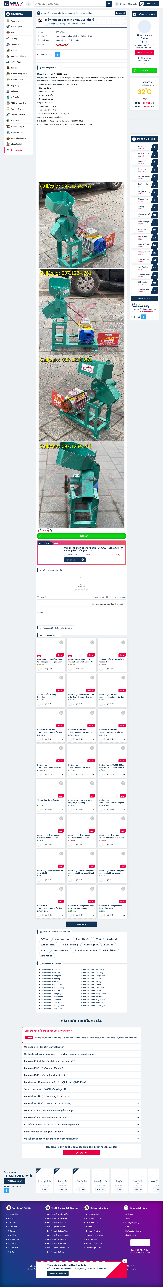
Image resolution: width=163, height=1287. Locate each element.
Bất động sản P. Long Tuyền (58, 1235)
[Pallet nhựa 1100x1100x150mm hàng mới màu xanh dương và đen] (112, 789)
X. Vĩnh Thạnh (13, 1239)
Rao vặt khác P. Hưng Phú (51, 975)
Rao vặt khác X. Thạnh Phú (94, 999)
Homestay (90, 1226)
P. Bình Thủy (13, 1222)
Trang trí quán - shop (94, 1235)
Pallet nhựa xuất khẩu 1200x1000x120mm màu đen (80, 730)
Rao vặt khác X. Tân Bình (93, 996)
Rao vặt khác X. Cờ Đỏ (92, 990)
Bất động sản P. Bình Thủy (57, 1231)
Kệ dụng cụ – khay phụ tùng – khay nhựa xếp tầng (80, 801)
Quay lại (120, 13)
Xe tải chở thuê (92, 1222)
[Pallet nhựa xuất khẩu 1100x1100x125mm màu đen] (112, 683)
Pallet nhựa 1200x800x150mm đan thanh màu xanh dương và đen (112, 766)
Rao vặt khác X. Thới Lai (50, 1002)
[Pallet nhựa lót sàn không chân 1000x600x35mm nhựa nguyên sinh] (112, 859)
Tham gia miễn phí (57, 1273)
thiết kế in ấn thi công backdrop (46, 695)
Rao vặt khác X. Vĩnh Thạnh (94, 1005)
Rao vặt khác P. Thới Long (93, 987)
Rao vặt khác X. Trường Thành (95, 1002)
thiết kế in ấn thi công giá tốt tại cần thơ (111, 660)
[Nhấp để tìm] (109, 4)
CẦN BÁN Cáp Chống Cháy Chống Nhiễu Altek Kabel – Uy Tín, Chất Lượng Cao (80, 660)
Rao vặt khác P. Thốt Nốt (50, 990)
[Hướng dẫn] (28, 3)
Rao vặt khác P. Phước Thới (51, 984)
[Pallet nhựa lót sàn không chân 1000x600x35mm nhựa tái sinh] (81, 859)
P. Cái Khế (12, 1243)
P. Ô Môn (11, 1251)
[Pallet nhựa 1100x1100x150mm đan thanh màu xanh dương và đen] (50, 754)
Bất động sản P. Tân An (56, 1222)
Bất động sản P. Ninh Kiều (57, 1214)
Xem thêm (81, 924)
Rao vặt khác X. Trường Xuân (52, 1005)
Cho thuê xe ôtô (92, 1214)
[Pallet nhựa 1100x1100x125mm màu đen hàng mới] (50, 894)
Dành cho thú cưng (94, 1243)
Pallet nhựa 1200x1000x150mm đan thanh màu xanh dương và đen (81, 766)
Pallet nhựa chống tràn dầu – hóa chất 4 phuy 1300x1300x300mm (111, 906)
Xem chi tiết (71, 559)
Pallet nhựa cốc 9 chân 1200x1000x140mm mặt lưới (111, 836)
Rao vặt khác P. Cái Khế (50, 972)
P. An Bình (12, 1218)
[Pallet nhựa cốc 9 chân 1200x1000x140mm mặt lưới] (112, 824)
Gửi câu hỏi (81, 1152)
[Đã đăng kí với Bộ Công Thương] (140, 1245)
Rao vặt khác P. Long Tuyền (94, 975)
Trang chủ (45, 13)
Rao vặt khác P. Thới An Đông (52, 987)
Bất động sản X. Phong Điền (58, 1247)
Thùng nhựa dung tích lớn (48, 800)
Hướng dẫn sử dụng (133, 1231)
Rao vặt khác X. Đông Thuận (94, 993)
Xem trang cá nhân (144, 52)
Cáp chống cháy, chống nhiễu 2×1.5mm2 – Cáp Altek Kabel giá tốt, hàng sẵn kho (91, 549)
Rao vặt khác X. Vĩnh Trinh (51, 1008)
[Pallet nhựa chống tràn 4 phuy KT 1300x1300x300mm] (81, 894)
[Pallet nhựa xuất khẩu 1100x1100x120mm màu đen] (50, 718)
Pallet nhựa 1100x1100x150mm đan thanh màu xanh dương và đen (50, 766)
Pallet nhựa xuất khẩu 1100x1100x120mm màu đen (49, 730)
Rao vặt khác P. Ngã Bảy (50, 978)
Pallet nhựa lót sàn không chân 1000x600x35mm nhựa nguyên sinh (112, 871)
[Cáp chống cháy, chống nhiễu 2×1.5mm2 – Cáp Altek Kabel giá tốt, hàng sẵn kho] (49, 554)
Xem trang (44, 1189)
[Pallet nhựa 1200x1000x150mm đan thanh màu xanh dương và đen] (81, 754)
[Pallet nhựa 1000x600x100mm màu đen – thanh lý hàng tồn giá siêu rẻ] (81, 683)
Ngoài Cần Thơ (58, 13)
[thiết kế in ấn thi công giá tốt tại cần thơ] (112, 648)
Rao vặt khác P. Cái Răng (93, 972)
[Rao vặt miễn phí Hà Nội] (144, 125)
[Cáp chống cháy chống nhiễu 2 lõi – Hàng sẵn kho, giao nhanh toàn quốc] (50, 648)
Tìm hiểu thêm (147, 311)
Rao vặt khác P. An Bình (50, 969)
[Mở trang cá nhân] (135, 147)
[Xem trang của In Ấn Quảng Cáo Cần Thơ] (101, 668)
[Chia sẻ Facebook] (57, 54)
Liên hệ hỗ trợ (130, 1235)
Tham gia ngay (144, 298)
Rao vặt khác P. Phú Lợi (92, 981)
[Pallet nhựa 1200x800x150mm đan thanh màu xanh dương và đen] (112, 754)
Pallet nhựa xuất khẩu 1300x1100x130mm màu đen (111, 730)
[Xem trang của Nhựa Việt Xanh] (70, 703)
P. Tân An (11, 1231)
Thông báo (129, 1218)
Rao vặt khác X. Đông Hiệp (51, 993)
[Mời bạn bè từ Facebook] (143, 316)
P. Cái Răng (12, 1226)
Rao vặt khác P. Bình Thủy (93, 969)
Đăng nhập (121, 597)
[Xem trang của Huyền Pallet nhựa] (39, 809)
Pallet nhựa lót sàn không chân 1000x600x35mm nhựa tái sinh (81, 871)
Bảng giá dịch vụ (132, 1222)
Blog (127, 1226)
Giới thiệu (129, 1214)
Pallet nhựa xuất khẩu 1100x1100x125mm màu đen (111, 695)
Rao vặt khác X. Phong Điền (52, 996)
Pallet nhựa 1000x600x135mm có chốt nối (50, 871)
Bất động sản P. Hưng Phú (57, 1239)
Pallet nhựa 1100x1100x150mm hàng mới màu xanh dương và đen (111, 801)
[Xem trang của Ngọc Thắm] (70, 668)
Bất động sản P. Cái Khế (56, 1226)
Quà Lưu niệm (91, 1239)
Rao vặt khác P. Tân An (92, 984)
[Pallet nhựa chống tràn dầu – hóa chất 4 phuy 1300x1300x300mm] (112, 894)
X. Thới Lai (12, 1235)
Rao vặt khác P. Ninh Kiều (93, 978)
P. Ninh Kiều (13, 1214)
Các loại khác (86, 13)
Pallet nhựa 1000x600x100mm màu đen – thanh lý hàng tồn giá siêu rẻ (81, 695)
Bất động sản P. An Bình (56, 1243)
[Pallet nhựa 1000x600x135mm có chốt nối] (50, 859)
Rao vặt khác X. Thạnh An (51, 999)
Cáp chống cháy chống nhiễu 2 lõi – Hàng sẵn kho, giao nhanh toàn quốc (50, 660)
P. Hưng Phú (13, 1247)
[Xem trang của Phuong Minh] (39, 668)
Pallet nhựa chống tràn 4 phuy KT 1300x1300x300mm (81, 906)
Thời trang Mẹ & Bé (93, 1247)
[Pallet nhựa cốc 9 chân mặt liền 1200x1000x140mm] (81, 824)
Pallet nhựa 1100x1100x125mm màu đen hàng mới (49, 906)
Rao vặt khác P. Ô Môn (49, 981)
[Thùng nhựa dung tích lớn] (50, 789)
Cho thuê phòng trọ (94, 1218)
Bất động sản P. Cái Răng (57, 1218)
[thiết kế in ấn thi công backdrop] (50, 683)
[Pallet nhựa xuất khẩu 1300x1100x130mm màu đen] (112, 718)
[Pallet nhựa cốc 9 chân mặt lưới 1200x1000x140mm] (50, 824)
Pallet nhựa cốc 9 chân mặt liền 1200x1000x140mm (80, 836)
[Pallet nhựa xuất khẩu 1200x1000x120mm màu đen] (81, 718)
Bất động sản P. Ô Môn (56, 1251)
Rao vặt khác (73, 13)
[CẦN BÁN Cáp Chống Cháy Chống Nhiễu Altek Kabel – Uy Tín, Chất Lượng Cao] (81, 648)
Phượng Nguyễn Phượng (144, 36)
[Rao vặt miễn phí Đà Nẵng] (144, 133)
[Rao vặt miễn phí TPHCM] (144, 117)
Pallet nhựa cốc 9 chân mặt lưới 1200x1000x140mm (49, 836)
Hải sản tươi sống (93, 1231)
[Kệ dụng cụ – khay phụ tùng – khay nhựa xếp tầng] (81, 789)
